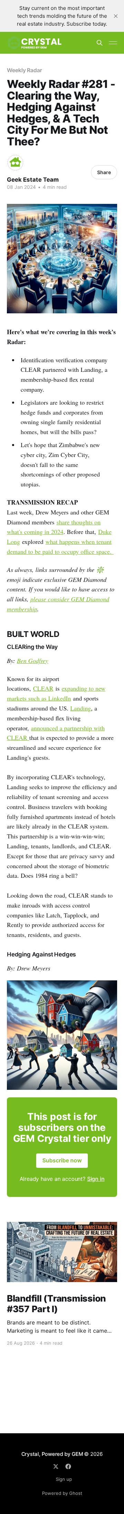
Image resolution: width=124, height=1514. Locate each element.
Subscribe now (62, 1160)
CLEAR (43, 688)
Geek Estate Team (33, 179)
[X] (56, 1466)
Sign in (96, 1178)
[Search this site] (99, 42)
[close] (115, 16)
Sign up (64, 1479)
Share (104, 172)
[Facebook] (68, 1466)
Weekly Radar (24, 70)
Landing (80, 708)
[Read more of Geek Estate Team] (15, 162)
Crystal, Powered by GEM (52, 1454)
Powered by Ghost (62, 1493)
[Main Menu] (113, 43)
